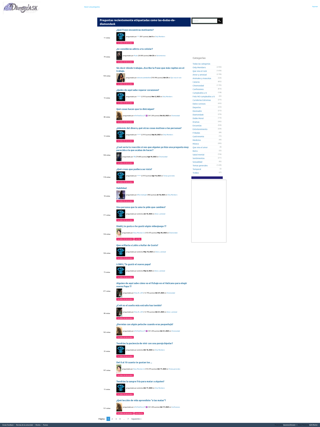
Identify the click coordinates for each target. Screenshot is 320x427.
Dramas (196, 122)
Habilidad (121, 188)
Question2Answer (289, 425)
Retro (195, 151)
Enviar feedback (8, 425)
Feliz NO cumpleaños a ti (204, 96)
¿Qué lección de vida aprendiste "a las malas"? (141, 400)
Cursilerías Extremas (202, 100)
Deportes (197, 107)
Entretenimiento (200, 129)
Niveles (38, 425)
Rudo (136, 56)
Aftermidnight (142, 195)
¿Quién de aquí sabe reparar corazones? (137, 90)
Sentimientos (161, 56)
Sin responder (64, 7)
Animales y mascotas (202, 78)
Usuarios (77, 7)
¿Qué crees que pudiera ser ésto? (134, 169)
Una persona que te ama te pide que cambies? (141, 207)
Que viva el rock (175, 78)
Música (196, 144)
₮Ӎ (135, 157)
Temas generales (169, 176)
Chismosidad (175, 116)
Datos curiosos (199, 104)
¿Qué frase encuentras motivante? (135, 30)
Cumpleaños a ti (200, 93)
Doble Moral (198, 118)
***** (139, 96)
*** (138, 36)
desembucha (139, 413)
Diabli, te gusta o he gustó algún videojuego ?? (141, 226)
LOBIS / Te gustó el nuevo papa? (133, 264)
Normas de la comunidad (24, 425)
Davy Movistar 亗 (139, 233)
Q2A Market (313, 425)
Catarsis (196, 82)
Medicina (197, 140)
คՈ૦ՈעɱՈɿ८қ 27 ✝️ (141, 116)
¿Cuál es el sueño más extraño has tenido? (139, 305)
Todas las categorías (201, 64)
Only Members (160, 36)
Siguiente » (136, 419)
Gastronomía (198, 136)
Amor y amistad (160, 214)
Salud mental (198, 154)
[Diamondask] (21, 8)
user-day (137, 239)
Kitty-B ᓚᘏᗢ (138, 293)
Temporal (197, 169)
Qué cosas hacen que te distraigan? (135, 109)
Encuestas (197, 125)
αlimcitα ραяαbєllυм (144, 78)
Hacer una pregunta (92, 7)
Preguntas (51, 7)
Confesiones (176, 407)
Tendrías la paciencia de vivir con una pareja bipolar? (144, 343)
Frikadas (196, 133)
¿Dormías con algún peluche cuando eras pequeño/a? (144, 324)
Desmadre (197, 111)
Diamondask (173, 233)
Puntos (45, 425)
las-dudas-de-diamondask (125, 43)
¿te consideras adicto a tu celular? (134, 49)
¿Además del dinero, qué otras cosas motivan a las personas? (149, 128)
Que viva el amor (200, 147)
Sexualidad (197, 162)
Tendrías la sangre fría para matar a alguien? (140, 381)
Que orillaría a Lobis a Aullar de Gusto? (137, 245)
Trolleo (196, 173)
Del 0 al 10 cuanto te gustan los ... (134, 362)
